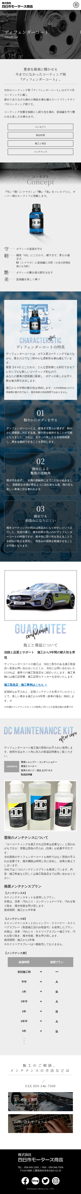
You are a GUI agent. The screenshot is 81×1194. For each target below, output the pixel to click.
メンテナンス (40, 151)
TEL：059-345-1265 (28, 1167)
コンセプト (40, 127)
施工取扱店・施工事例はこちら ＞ (25, 684)
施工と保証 (40, 143)
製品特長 (40, 135)
